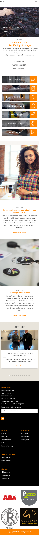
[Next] (37, 351)
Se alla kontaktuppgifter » (16, 404)
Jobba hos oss (6, 440)
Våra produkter (26, 436)
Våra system (25, 440)
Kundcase (4, 436)
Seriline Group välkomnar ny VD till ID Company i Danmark (20, 354)
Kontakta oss (6, 461)
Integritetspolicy (7, 446)
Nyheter (4, 443)
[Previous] (2, 351)
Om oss (4, 433)
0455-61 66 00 (12, 401)
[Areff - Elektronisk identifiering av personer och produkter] (2, 1)
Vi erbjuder (25, 433)
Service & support (7, 458)
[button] (36, 1)
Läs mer (19, 366)
